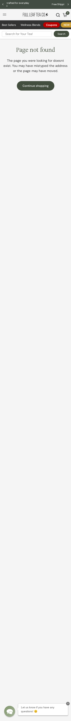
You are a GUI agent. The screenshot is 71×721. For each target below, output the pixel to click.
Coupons (51, 25)
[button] (9, 711)
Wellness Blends (30, 25)
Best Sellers (9, 25)
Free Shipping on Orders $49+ (41, 4)
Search (61, 34)
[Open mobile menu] (4, 14)
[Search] (58, 15)
